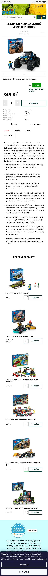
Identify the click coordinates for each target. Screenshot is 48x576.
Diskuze (28, 130)
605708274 (7, 2)
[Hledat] (34, 17)
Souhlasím (24, 572)
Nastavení (24, 564)
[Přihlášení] (39, 17)
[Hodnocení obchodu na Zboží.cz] (32, 530)
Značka (17, 130)
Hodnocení (8, 135)
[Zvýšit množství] (28, 296)
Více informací (41, 559)
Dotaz (16, 124)
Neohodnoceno (24, 34)
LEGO (43, 32)
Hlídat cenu (37, 124)
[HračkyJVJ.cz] (24, 11)
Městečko (28, 110)
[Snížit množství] (28, 299)
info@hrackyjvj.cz (41, 2)
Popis (6, 130)
